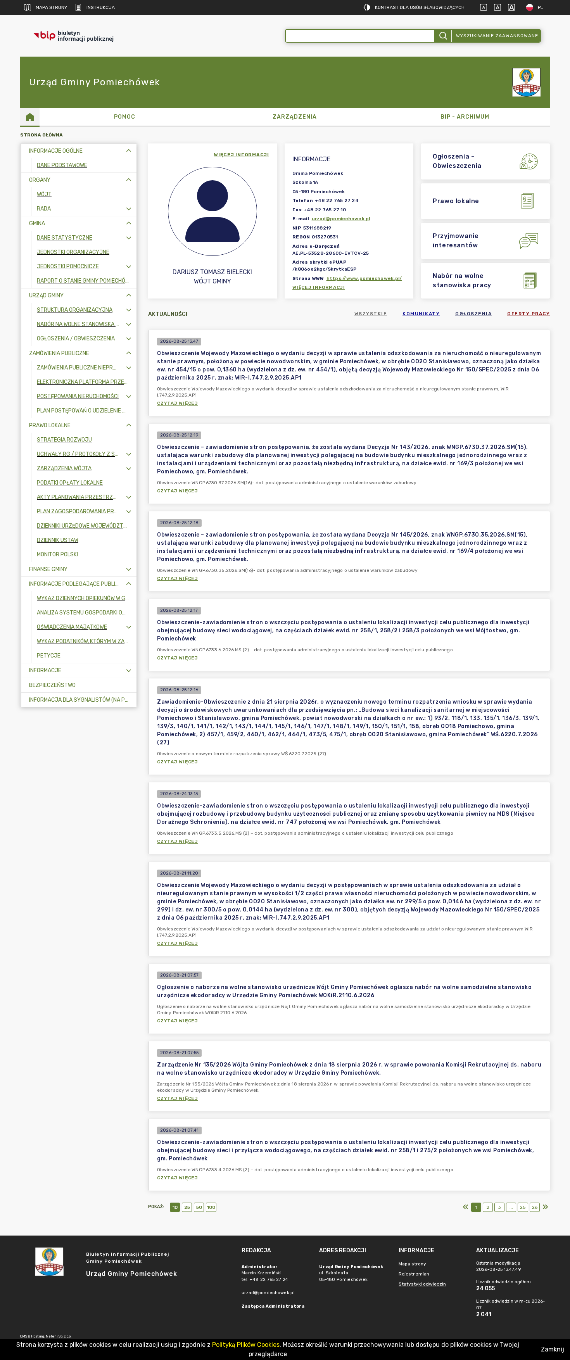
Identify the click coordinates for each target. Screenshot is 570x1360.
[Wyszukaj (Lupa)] (442, 36)
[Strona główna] (30, 117)
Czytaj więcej (177, 403)
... (511, 1207)
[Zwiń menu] (129, 151)
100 (211, 1207)
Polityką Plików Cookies (246, 1344)
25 (187, 1207)
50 (199, 1207)
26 (534, 1207)
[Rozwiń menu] (129, 209)
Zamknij (552, 1349)
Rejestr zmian (414, 1274)
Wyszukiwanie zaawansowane (497, 35)
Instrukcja (100, 7)
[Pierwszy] (466, 1207)
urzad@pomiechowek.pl (341, 218)
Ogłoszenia (473, 313)
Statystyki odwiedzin (422, 1284)
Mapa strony (51, 7)
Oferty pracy (528, 313)
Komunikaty (421, 313)
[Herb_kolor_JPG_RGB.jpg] (526, 82)
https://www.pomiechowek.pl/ (364, 278)
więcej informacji (241, 154)
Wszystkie (370, 313)
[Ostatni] (545, 1207)
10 (175, 1207)
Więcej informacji (318, 287)
